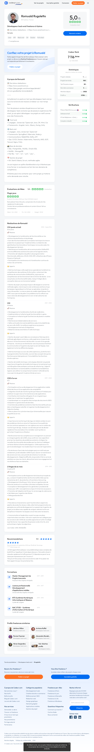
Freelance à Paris (53, 691)
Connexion (65, 3)
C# (27, 37)
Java (9, 37)
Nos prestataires (9, 719)
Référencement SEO (33, 696)
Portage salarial (9, 722)
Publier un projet (78, 3)
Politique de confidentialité (23, 740)
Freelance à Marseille (55, 696)
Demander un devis (10, 710)
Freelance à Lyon (53, 693)
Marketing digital (31, 704)
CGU (34, 740)
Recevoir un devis (75, 33)
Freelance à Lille (53, 699)
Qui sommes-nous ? (10, 691)
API (14, 37)
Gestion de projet (31, 709)
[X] (75, 717)
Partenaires (8, 725)
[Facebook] (70, 717)
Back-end (21, 37)
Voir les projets (39, 3)
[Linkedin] (79, 717)
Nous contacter (53, 715)
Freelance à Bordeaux (55, 701)
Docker (32, 37)
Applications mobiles (33, 706)
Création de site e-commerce (35, 693)
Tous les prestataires (10, 662)
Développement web (33, 691)
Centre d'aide (52, 712)
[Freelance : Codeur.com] (13, 3)
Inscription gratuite (53, 3)
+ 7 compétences (13, 41)
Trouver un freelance (11, 712)
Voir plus (10, 33)
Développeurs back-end (25, 662)
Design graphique (32, 701)
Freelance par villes (55, 688)
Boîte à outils (8, 696)
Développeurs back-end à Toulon (47, 649)
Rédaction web (31, 699)
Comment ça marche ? (55, 710)
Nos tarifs (7, 693)
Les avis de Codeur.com (12, 701)
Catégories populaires (34, 688)
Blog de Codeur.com (11, 699)
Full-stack (40, 37)
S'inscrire (79, 708)
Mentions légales (9, 740)
